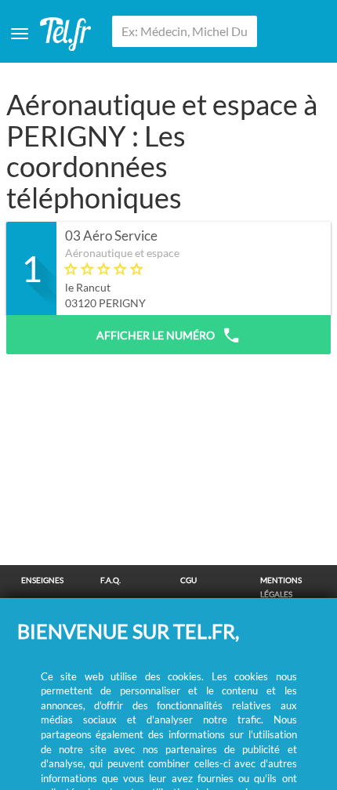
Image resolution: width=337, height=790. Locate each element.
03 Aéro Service (111, 236)
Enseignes (42, 580)
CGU (188, 580)
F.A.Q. (110, 580)
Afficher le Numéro (155, 335)
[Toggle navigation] (19, 33)
